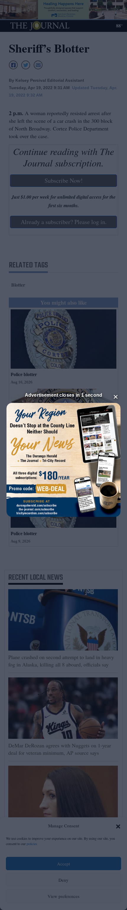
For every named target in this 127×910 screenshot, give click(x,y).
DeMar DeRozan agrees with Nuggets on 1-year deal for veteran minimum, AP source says (59, 749)
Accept (63, 864)
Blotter (18, 284)
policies (32, 843)
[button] (118, 826)
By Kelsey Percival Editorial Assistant (46, 80)
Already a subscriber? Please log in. (64, 222)
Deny (63, 880)
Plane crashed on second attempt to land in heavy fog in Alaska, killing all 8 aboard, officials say (61, 660)
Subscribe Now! (64, 180)
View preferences (63, 896)
